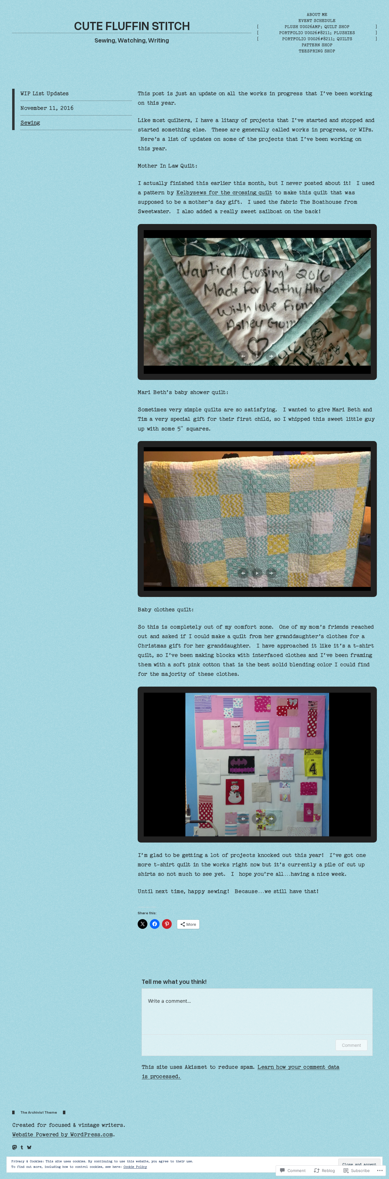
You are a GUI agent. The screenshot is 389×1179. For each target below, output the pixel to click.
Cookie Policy (135, 1166)
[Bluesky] (29, 1147)
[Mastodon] (14, 1147)
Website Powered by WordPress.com (62, 1134)
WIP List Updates (44, 93)
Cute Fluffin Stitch (132, 25)
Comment (351, 1045)
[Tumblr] (21, 1147)
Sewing (30, 122)
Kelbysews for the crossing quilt (224, 192)
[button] (243, 356)
